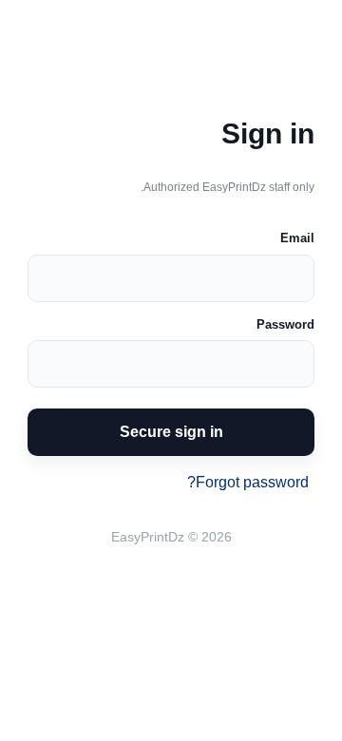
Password (285, 324)
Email (297, 238)
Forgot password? (248, 482)
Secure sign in (171, 432)
